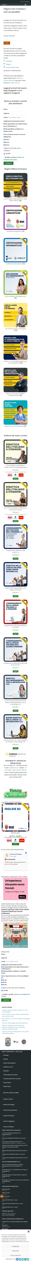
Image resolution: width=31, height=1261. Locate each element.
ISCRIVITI (15, 478)
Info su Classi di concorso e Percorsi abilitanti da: (14, 136)
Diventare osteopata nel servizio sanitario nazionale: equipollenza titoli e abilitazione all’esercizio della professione (13, 1027)
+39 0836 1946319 (21, 770)
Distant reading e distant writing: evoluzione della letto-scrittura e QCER (15, 1015)
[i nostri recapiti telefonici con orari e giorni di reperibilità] (15, 793)
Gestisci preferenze (15, 1255)
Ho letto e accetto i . (14, 158)
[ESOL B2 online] (15, 817)
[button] (28, 1231)
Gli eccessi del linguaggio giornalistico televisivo (15, 1023)
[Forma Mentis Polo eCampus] (8, 1041)
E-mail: (6, 117)
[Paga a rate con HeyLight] (21, 475)
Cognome (6, 113)
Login (21, 1)
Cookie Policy (9, 1259)
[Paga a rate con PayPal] (15, 475)
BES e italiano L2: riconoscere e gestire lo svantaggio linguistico (16, 1019)
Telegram (8, 64)
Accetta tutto (15, 1246)
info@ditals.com (13, 768)
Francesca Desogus (16, 854)
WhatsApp (9, 61)
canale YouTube (15, 83)
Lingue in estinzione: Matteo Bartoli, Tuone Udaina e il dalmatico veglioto (15, 1032)
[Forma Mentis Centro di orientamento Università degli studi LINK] (15, 1041)
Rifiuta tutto (15, 1251)
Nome (5, 109)
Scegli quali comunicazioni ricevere (14, 121)
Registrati (27, 1)
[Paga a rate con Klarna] (10, 475)
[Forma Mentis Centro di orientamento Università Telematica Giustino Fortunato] (23, 1041)
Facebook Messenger (12, 67)
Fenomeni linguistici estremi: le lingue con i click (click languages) (15, 1011)
